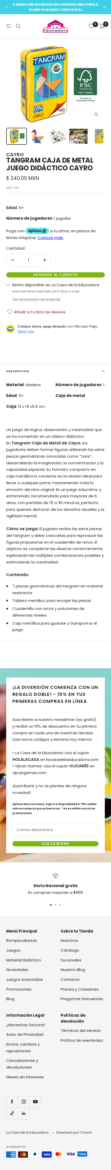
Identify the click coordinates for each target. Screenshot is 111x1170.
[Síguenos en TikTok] (12, 1113)
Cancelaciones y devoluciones (22, 1064)
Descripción (17, 371)
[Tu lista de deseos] (91, 26)
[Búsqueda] (18, 26)
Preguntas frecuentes (82, 998)
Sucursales (71, 960)
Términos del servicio (81, 1030)
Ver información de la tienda (36, 299)
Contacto (70, 979)
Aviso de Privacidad (24, 1034)
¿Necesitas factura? (25, 1025)
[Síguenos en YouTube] (35, 1102)
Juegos (13, 950)
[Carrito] (102, 26)
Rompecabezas (21, 940)
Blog (10, 998)
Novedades (17, 969)
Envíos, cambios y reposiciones (23, 1047)
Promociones (18, 989)
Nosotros (69, 940)
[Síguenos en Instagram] (23, 1102)
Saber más (26, 331)
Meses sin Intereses (25, 1077)
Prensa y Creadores (80, 989)
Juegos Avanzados (24, 979)
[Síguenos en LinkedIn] (23, 1113)
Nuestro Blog (73, 969)
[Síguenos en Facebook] (12, 1102)
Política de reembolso (82, 1040)
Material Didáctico (23, 960)
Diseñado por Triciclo (74, 1132)
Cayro (15, 154)
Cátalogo (70, 950)
